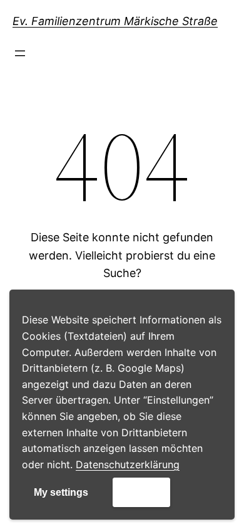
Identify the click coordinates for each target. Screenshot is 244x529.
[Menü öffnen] (20, 53)
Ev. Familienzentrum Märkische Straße (115, 21)
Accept (141, 491)
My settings (61, 492)
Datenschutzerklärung (128, 464)
